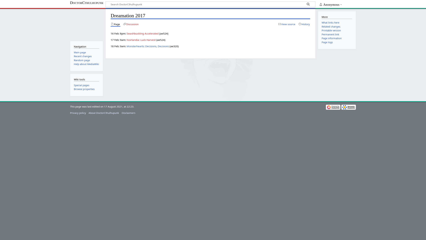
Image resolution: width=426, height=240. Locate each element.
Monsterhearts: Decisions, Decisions (148, 46)
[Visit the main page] (86, 24)
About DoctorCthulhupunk (104, 112)
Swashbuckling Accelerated (143, 33)
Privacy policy (78, 112)
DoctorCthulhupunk (87, 2)
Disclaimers (128, 112)
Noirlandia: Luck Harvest (141, 40)
